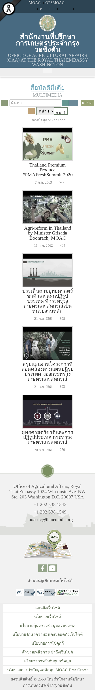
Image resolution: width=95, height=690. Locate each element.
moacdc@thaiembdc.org (50, 519)
